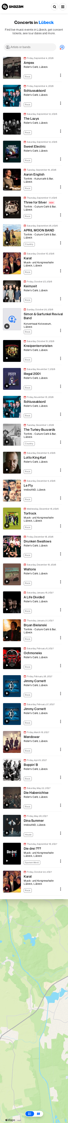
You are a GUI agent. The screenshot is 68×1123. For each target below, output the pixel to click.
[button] (62, 6)
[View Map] (38, 1113)
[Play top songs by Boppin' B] (7, 777)
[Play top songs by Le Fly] (7, 497)
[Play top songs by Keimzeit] (7, 298)
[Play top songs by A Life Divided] (7, 609)
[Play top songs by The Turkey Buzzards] (7, 442)
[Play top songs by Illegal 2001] (7, 386)
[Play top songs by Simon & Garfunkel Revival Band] (7, 326)
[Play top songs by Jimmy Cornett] (7, 693)
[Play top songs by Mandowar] (7, 749)
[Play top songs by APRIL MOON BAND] (7, 242)
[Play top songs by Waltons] (7, 581)
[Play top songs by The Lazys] (7, 130)
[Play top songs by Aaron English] (7, 186)
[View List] (29, 1113)
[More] (60, 75)
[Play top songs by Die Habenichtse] (7, 805)
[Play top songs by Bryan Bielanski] (7, 637)
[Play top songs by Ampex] (7, 75)
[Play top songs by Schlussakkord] (7, 103)
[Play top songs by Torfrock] (7, 525)
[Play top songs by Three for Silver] (7, 214)
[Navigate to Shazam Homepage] (12, 7)
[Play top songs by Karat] (7, 270)
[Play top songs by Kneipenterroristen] (7, 358)
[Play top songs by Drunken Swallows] (7, 553)
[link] (32, 68)
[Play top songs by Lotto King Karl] (7, 469)
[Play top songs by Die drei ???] (7, 860)
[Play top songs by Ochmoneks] (7, 665)
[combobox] (30, 47)
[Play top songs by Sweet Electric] (7, 158)
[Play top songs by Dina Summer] (7, 833)
